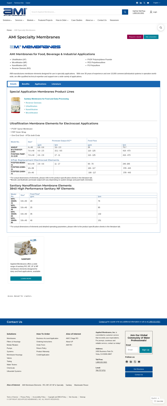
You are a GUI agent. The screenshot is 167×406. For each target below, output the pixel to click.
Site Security (73, 397)
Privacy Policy (25, 397)
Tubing (9, 361)
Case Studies (76, 20)
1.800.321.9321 (138, 13)
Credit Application (42, 355)
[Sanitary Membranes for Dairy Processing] (15, 113)
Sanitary (26, 259)
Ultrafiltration (31, 106)
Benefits (25, 84)
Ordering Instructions (44, 342)
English (155, 3)
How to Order (61, 20)
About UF (69, 342)
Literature (56, 84)
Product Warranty (42, 351)
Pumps (9, 348)
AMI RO (69, 345)
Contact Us (102, 20)
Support (9, 3)
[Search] (125, 12)
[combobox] (76, 12)
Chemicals (11, 368)
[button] (161, 27)
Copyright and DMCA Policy (57, 397)
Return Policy (41, 348)
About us (89, 20)
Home (9, 30)
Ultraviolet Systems (14, 371)
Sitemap (82, 397)
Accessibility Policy (39, 397)
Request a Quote (135, 37)
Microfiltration (32, 113)
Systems (10, 351)
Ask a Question (151, 37)
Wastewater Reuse (81, 385)
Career (28, 3)
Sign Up (145, 350)
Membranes (11, 338)
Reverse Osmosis (33, 103)
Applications (40, 84)
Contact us (103, 322)
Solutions (7, 20)
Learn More (26, 278)
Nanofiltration (32, 109)
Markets (30, 20)
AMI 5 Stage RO (72, 338)
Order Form (40, 345)
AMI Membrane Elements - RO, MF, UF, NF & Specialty (43, 385)
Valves (9, 358)
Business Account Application (47, 338)
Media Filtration (12, 345)
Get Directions (139, 369)
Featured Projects (45, 20)
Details (13, 84)
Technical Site (19, 3)
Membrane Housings (14, 355)
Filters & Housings (13, 342)
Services (19, 20)
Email (128, 345)
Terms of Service (12, 397)
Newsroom (114, 20)
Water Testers (12, 365)
